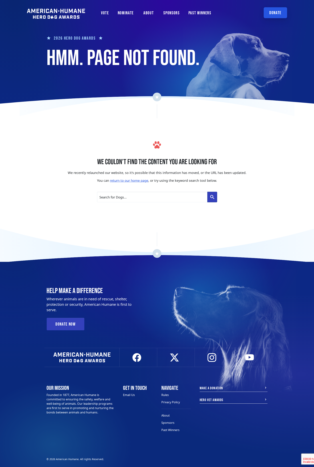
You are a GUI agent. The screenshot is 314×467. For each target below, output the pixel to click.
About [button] (148, 12)
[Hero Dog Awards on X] (175, 357)
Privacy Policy (170, 402)
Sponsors (171, 12)
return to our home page (129, 180)
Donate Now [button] (65, 324)
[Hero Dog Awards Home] (56, 11)
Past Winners (199, 12)
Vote (105, 12)
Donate (275, 12)
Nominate (126, 12)
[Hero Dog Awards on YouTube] (250, 357)
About (165, 415)
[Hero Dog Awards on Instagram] (213, 357)
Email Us (129, 395)
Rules (165, 395)
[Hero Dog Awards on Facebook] (138, 357)
